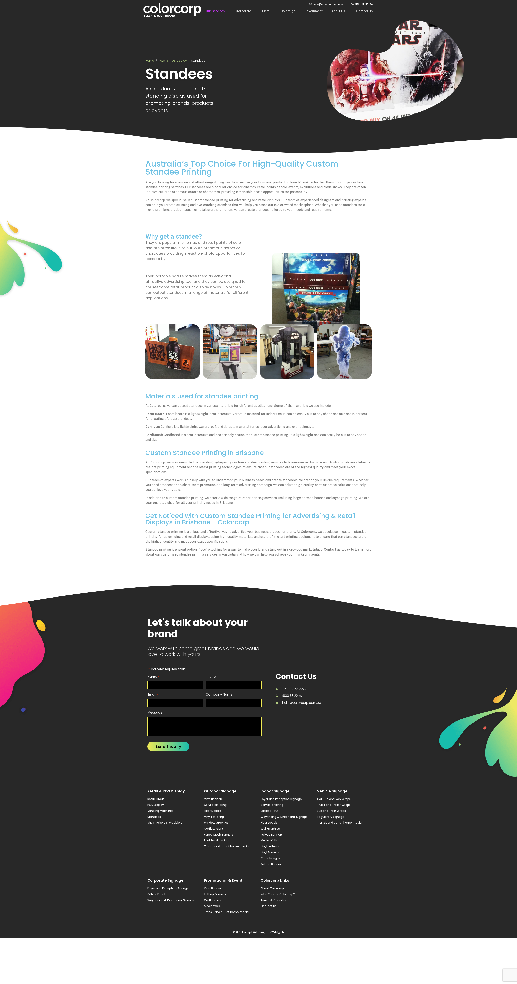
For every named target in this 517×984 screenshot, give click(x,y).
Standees (154, 817)
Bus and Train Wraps (331, 811)
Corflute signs (214, 828)
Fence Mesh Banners (218, 835)
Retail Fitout (155, 799)
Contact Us (364, 11)
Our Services (215, 11)
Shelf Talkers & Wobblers (164, 823)
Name (153, 676)
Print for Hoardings (217, 840)
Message (154, 712)
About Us (338, 11)
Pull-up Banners (272, 835)
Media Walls (269, 840)
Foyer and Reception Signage (281, 799)
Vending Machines (160, 811)
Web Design (260, 932)
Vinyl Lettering (214, 817)
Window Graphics (216, 823)
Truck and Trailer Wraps (333, 805)
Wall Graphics (270, 828)
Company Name (219, 694)
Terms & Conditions (275, 900)
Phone (211, 676)
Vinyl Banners (213, 799)
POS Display (155, 805)
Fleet (265, 11)
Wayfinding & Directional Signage (284, 817)
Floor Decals (212, 811)
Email (152, 694)
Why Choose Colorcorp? (278, 894)
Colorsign (288, 11)
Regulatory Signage (330, 817)
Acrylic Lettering (215, 805)
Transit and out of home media (226, 846)
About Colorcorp (272, 888)
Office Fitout (269, 811)
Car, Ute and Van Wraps (334, 799)
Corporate (243, 11)
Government (313, 11)
